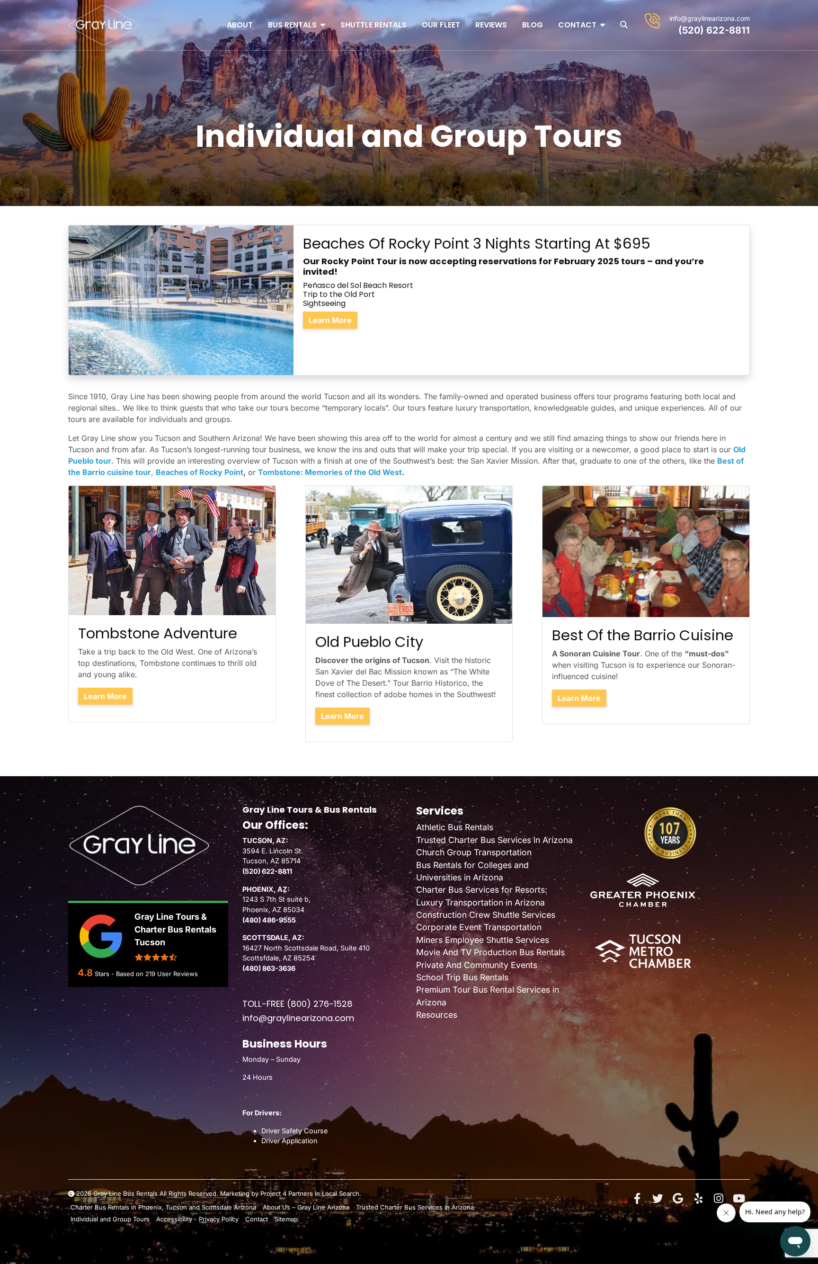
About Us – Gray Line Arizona (306, 1207)
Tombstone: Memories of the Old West (330, 472)
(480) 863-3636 (268, 968)
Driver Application (289, 1141)
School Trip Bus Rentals (462, 977)
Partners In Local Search (323, 1193)
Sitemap (286, 1219)
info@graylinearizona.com (709, 18)
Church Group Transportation (474, 852)
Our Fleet (441, 24)
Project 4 (273, 1193)
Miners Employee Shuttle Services (482, 940)
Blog (532, 24)
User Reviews (171, 973)
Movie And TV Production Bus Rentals (490, 952)
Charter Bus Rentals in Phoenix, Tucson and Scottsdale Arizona (163, 1207)
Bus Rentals (292, 24)
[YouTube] (738, 1198)
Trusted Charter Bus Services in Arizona (494, 840)
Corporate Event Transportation (479, 927)
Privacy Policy (219, 1219)
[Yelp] (698, 1198)
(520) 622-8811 (714, 30)
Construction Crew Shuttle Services (485, 915)
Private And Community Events (476, 965)
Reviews (491, 24)
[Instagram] (718, 1198)
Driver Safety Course (294, 1131)
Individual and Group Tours (110, 1219)
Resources (436, 1015)
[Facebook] (637, 1198)
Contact (577, 24)
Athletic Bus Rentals (454, 827)
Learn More (330, 320)
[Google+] (677, 1198)
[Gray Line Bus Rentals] (103, 25)
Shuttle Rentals (373, 24)
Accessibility (174, 1219)
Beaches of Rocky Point (199, 472)
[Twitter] (657, 1198)
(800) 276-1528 (320, 1004)
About (240, 24)
